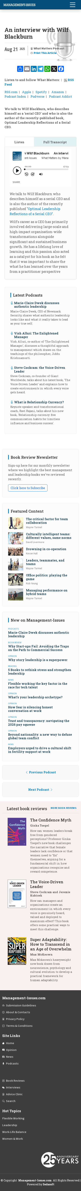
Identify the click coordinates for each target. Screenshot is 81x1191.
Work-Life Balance (14, 1131)
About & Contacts (18, 1012)
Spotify (41, 92)
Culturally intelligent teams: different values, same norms (48, 536)
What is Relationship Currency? (39, 402)
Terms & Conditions (19, 1025)
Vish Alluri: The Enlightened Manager (36, 335)
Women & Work (12, 1138)
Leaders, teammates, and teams (45, 562)
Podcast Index (15, 96)
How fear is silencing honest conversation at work (30, 709)
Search (10, 1101)
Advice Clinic (14, 1094)
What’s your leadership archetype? (35, 697)
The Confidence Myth (50, 820)
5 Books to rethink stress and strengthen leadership (39, 671)
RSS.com (11, 92)
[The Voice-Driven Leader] (19, 907)
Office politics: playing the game (46, 577)
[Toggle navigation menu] (72, 5)
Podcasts (12, 1063)
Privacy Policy (15, 1019)
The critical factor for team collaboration (47, 521)
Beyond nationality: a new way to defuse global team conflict (40, 736)
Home (10, 1043)
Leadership (9, 1125)
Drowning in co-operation (46, 549)
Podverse (37, 96)
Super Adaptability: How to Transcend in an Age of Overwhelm (50, 944)
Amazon (57, 92)
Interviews (13, 1087)
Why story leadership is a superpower (37, 660)
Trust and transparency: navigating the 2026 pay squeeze (38, 722)
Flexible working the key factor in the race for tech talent (37, 685)
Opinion (11, 1049)
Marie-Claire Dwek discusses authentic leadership (36, 304)
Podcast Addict (60, 96)
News (9, 1056)
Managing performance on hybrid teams (46, 592)
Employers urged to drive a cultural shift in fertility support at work (39, 750)
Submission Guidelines (21, 1005)
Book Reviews (15, 1080)
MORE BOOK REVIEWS (64, 808)
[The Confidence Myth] (19, 847)
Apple (26, 92)
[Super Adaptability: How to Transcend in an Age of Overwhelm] (19, 961)
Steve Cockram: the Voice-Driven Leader (39, 369)
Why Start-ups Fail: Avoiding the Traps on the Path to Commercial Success (38, 648)
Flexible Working (13, 1118)
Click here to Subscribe (28, 488)
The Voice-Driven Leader (46, 884)
